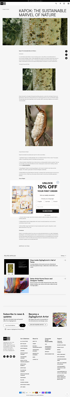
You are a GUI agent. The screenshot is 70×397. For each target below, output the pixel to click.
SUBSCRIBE (47, 211)
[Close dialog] (58, 182)
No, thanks (47, 215)
